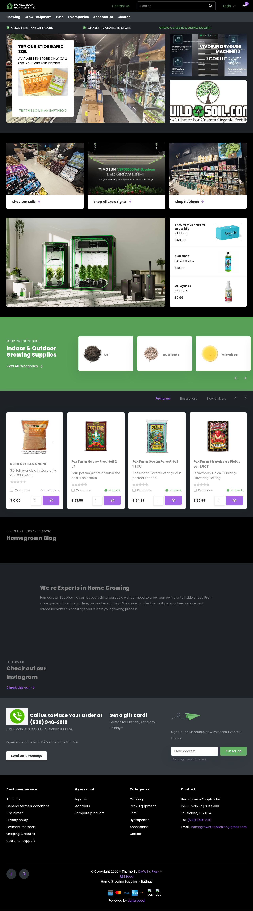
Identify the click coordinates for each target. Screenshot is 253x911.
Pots (59, 17)
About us (13, 799)
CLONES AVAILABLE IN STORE (32, 28)
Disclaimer (14, 813)
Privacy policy (17, 820)
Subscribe (233, 751)
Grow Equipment (38, 17)
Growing (13, 17)
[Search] (211, 5)
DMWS (143, 871)
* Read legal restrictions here (188, 759)
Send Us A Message (26, 755)
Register (80, 799)
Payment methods (20, 827)
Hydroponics (78, 17)
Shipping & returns (20, 834)
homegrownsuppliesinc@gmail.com (219, 827)
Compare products (89, 813)
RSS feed (126, 876)
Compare (22, 490)
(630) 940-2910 (199, 820)
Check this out (18, 687)
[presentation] (236, 378)
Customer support (20, 840)
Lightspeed (136, 900)
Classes (124, 17)
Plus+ (155, 871)
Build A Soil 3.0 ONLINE (28, 464)
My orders (82, 806)
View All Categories (22, 366)
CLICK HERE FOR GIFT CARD (184, 28)
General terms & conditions (27, 806)
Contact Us (121, 6)
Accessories (103, 17)
